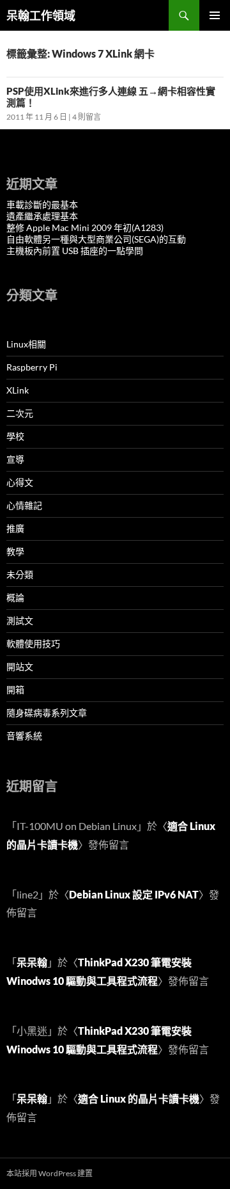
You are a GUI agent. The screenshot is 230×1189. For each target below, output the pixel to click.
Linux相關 (26, 344)
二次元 (19, 413)
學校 (15, 436)
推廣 (15, 528)
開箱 (15, 689)
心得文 (19, 482)
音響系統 (24, 735)
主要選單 (214, 15)
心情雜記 (24, 505)
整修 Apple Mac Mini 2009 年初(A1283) (85, 227)
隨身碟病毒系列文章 (46, 712)
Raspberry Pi (31, 367)
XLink (17, 390)
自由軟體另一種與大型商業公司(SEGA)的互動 (96, 239)
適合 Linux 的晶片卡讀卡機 (138, 1098)
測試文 (19, 620)
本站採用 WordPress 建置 (49, 1173)
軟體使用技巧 (33, 643)
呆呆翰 (32, 962)
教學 (15, 551)
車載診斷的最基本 (42, 204)
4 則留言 (86, 117)
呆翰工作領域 (40, 15)
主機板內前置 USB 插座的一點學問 (74, 250)
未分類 (19, 574)
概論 (15, 597)
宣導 (15, 459)
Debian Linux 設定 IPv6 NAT (134, 894)
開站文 (19, 666)
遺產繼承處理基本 (42, 216)
